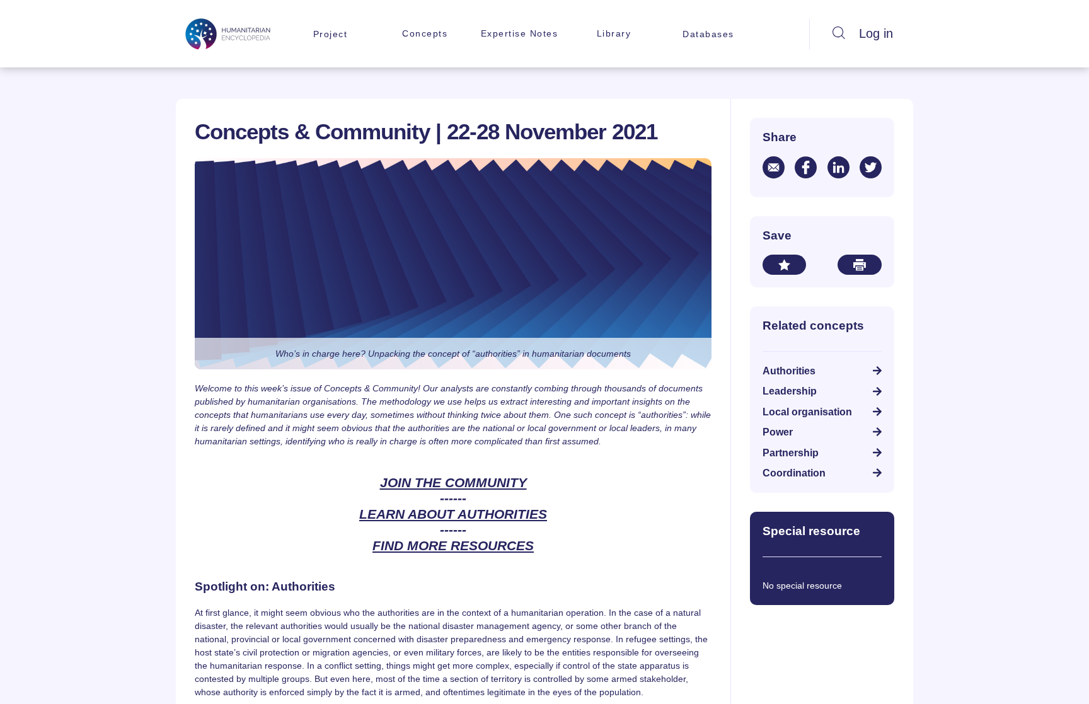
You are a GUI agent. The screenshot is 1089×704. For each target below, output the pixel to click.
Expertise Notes (519, 33)
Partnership (791, 452)
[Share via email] (774, 167)
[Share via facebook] (806, 167)
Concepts (424, 33)
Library (614, 33)
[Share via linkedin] (838, 167)
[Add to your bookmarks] (784, 265)
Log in (876, 33)
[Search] (839, 34)
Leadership (790, 391)
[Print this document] (860, 265)
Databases (708, 34)
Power (778, 432)
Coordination (794, 473)
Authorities (789, 371)
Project (330, 34)
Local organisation (807, 412)
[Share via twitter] (871, 167)
